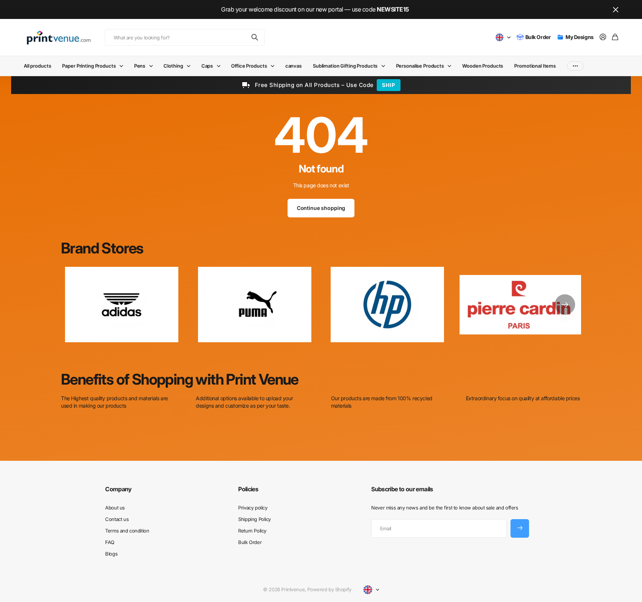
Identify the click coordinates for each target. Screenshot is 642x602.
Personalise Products (420, 66)
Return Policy (252, 531)
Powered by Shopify (329, 589)
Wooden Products (482, 66)
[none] (565, 304)
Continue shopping (321, 208)
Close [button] (615, 9)
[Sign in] (603, 37)
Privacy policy (252, 508)
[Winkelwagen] (615, 37)
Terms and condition (127, 531)
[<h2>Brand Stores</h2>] (520, 304)
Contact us (117, 519)
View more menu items (575, 66)
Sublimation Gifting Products (345, 66)
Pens (139, 66)
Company (118, 489)
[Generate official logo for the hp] (387, 304)
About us (115, 508)
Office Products (249, 66)
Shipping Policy (254, 519)
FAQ (109, 542)
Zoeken (255, 37)
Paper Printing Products (89, 66)
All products (37, 66)
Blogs (111, 554)
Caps (207, 66)
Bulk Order (250, 542)
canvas (293, 66)
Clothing (173, 66)
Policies (248, 489)
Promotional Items (535, 66)
